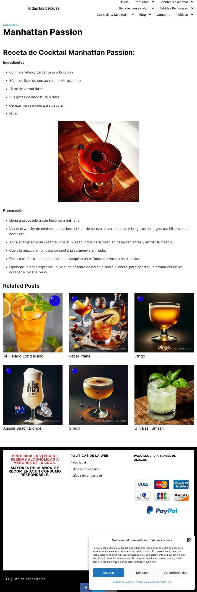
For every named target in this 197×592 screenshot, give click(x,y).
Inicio (125, 2)
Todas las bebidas (43, 8)
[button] (189, 540)
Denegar (142, 572)
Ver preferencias (175, 572)
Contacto (163, 15)
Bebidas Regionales (173, 8)
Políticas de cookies (123, 581)
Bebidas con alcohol (133, 8)
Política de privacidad (147, 581)
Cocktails (10, 24)
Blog (142, 15)
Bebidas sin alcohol (174, 2)
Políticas (181, 15)
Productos (141, 2)
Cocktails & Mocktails (112, 15)
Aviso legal (166, 581)
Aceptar (108, 572)
